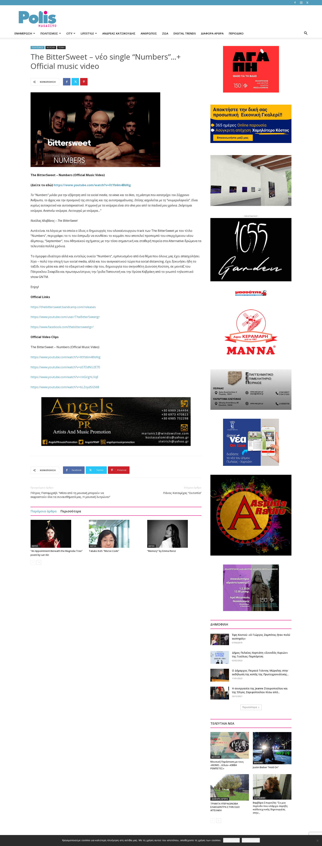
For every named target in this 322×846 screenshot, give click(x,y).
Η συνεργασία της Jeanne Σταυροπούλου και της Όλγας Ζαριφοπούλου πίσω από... (260, 690)
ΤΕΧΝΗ (61, 47)
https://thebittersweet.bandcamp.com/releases (63, 307)
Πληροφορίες (250, 840)
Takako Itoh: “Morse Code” (104, 551)
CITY (69, 33)
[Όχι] (317, 840)
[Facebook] (295, 2)
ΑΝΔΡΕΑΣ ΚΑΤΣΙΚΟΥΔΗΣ (118, 33)
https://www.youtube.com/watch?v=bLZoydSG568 (65, 387)
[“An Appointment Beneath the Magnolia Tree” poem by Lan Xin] (58, 534)
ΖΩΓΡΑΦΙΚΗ (259, 798)
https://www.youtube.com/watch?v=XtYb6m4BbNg (65, 357)
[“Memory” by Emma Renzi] (174, 534)
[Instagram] (301, 2)
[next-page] (39, 562)
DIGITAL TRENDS (184, 33)
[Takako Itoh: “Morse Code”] (116, 534)
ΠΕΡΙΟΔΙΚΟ (236, 33)
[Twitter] (307, 2)
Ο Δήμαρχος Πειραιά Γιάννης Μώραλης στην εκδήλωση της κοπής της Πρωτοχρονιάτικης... (260, 672)
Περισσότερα (70, 511)
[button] (305, 33)
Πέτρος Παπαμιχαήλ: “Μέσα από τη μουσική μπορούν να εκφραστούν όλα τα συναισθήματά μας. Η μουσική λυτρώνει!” (70, 495)
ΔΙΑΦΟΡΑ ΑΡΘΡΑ (212, 33)
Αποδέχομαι (231, 840)
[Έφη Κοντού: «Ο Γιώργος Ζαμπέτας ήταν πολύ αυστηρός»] (219, 639)
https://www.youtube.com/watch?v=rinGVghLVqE (64, 377)
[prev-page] (33, 562)
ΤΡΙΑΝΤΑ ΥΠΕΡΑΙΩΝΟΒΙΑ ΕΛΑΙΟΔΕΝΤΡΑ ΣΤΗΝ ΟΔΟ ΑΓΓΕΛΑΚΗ (225, 807)
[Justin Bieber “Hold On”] (272, 748)
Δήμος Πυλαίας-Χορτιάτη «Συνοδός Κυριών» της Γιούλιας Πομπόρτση (260, 654)
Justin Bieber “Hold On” (266, 767)
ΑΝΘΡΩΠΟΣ (149, 33)
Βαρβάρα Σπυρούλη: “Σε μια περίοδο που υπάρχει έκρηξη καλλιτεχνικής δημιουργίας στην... (270, 807)
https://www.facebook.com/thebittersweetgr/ (62, 327)
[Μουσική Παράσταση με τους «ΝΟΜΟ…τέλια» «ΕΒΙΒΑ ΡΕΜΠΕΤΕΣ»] (229, 745)
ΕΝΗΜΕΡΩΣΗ (23, 33)
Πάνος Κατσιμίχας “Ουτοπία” (182, 493)
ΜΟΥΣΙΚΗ (51, 47)
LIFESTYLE (87, 33)
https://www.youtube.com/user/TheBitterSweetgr (65, 317)
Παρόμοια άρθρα (44, 511)
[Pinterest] (84, 81)
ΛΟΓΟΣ (35, 546)
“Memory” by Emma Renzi (161, 551)
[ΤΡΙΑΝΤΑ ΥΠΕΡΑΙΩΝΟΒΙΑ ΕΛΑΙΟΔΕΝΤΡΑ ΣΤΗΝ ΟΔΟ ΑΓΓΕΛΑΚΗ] (229, 787)
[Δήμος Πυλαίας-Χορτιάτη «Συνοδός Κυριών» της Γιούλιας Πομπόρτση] (219, 657)
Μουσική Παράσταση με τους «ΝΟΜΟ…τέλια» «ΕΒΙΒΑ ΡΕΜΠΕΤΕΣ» (227, 765)
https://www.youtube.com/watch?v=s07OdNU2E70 (65, 367)
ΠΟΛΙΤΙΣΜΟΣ (49, 33)
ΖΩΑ (165, 33)
